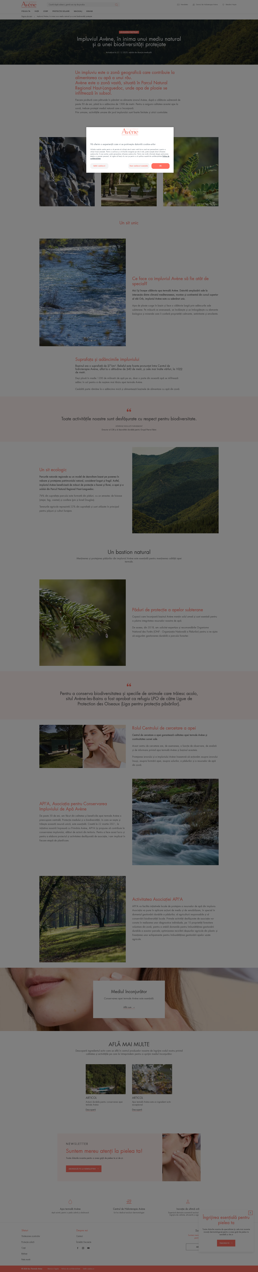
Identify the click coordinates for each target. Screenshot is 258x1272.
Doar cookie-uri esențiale (139, 166)
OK (160, 166)
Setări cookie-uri (99, 166)
